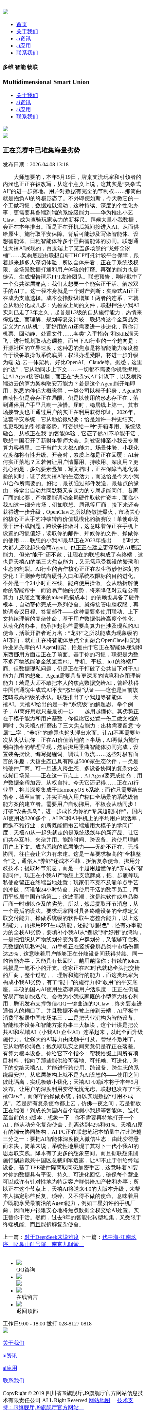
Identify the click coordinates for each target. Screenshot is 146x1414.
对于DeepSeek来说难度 (51, 1237)
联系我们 (27, 53)
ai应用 (23, 46)
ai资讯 (23, 38)
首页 (21, 24)
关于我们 (27, 31)
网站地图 (99, 1400)
